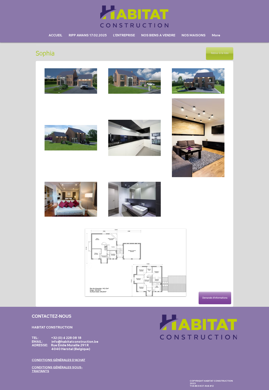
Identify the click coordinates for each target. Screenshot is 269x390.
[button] (135, 262)
